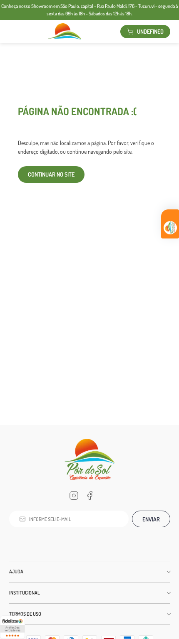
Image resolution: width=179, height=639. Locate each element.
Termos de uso (25, 614)
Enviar (151, 519)
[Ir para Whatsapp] (105, 496)
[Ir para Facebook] (89, 496)
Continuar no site (51, 174)
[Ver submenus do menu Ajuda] (168, 571)
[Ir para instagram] (74, 496)
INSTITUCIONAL (24, 593)
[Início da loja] (64, 31)
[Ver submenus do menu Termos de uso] (168, 614)
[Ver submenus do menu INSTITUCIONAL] (168, 593)
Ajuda (16, 571)
